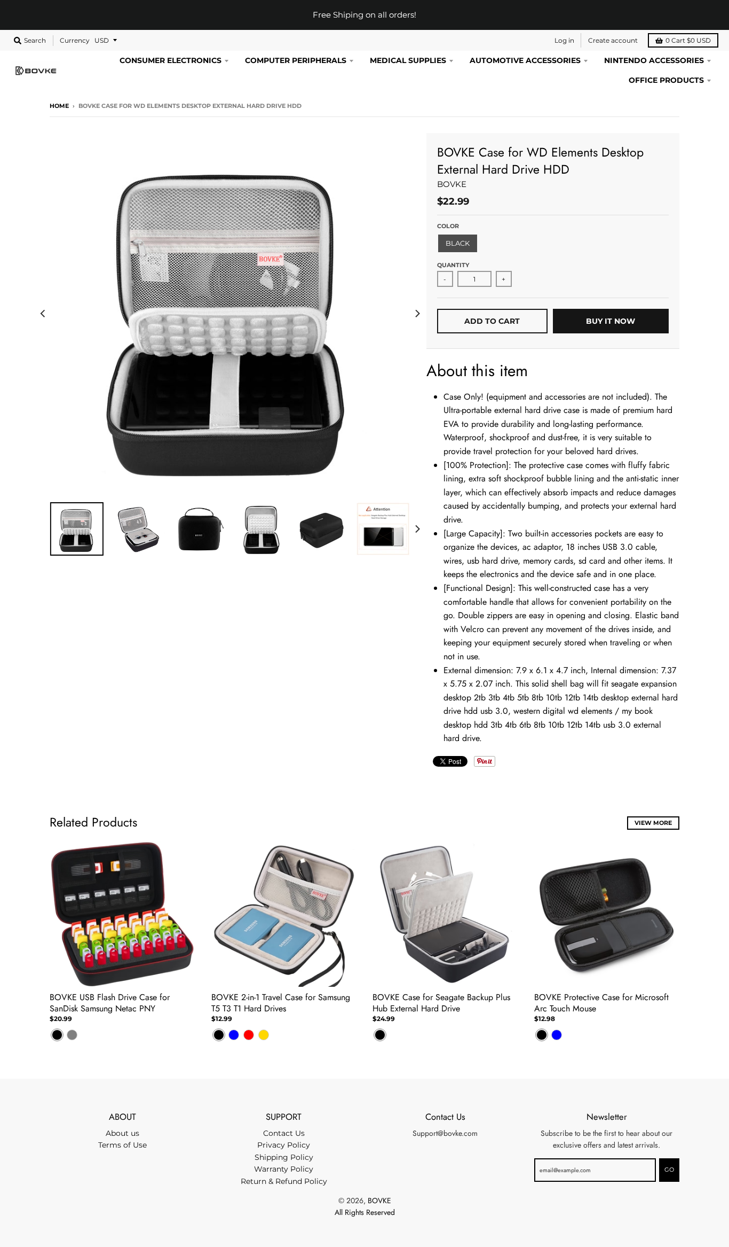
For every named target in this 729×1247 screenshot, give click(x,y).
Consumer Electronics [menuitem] (170, 60)
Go (669, 1169)
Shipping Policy (284, 1157)
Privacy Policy (283, 1145)
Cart (688, 40)
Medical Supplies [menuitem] (408, 60)
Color (448, 226)
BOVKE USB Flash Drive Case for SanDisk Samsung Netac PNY (110, 1003)
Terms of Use (122, 1145)
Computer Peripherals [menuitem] (295, 60)
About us (122, 1133)
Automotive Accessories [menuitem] (525, 60)
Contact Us (284, 1133)
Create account (613, 40)
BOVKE (451, 184)
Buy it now (610, 321)
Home (59, 106)
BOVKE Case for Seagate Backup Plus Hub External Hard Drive (441, 1003)
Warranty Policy (283, 1169)
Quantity (453, 265)
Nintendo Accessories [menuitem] (654, 60)
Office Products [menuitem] (666, 80)
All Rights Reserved (365, 1212)
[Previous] (43, 313)
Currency (75, 40)
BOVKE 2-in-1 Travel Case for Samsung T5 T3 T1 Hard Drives (280, 1003)
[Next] (416, 313)
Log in (564, 40)
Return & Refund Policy (284, 1181)
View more (653, 823)
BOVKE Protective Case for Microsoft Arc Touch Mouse (601, 1003)
